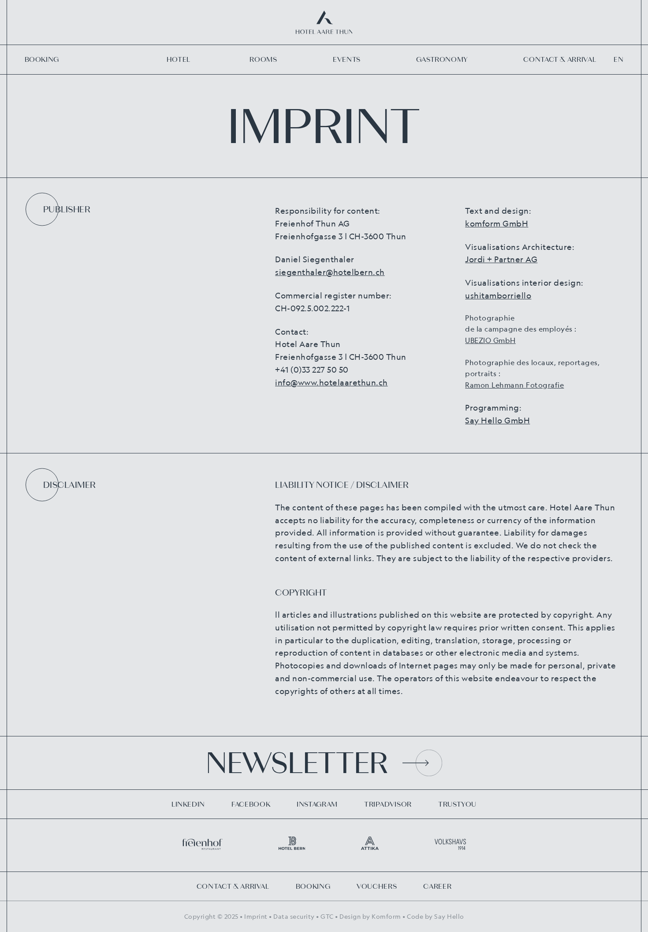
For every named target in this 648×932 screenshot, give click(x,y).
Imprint (256, 916)
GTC (327, 916)
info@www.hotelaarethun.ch (331, 382)
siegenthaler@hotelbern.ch (330, 272)
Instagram (317, 804)
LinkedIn (188, 804)
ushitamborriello (498, 295)
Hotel (178, 59)
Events (347, 59)
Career (437, 886)
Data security (294, 916)
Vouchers (377, 886)
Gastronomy (442, 59)
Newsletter (297, 763)
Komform (386, 916)
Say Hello (449, 916)
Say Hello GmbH (497, 420)
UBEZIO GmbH (490, 340)
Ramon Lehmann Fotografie (514, 385)
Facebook (250, 804)
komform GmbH (496, 223)
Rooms (263, 59)
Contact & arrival (559, 59)
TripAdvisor (388, 804)
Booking (42, 59)
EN (618, 59)
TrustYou (457, 804)
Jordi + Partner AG (501, 259)
